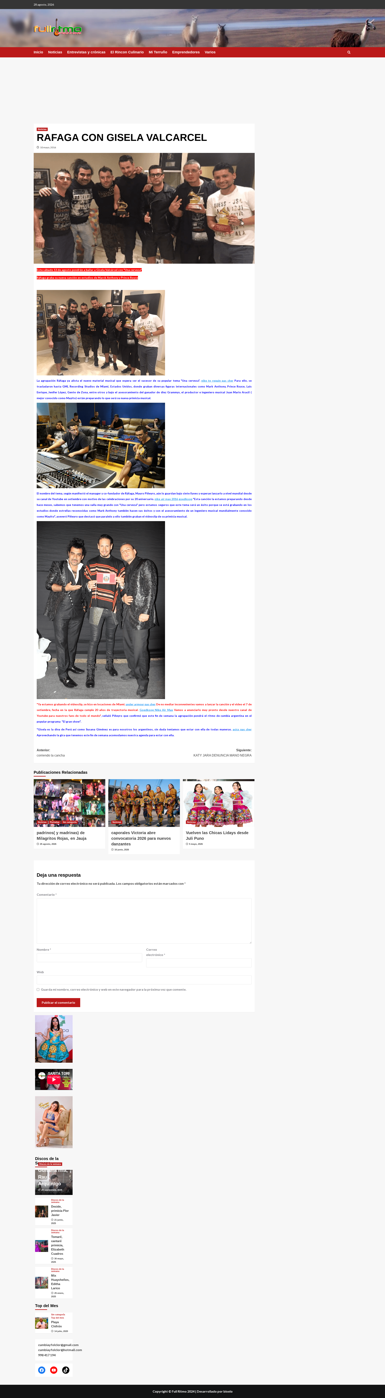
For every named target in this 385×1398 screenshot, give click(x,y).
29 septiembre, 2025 (51, 1190)
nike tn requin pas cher (217, 380)
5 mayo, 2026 (196, 844)
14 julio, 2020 (61, 1331)
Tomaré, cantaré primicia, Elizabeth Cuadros (57, 1245)
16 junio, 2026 (121, 849)
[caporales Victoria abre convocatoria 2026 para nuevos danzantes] (144, 803)
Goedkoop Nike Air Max (156, 710)
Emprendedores (186, 52)
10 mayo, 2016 (48, 147)
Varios (210, 52)
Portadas (54, 822)
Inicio (38, 52)
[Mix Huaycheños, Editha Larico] (41, 1283)
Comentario (47, 894)
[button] (349, 52)
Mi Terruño (158, 52)
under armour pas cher (141, 704)
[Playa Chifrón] (41, 1323)
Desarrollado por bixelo (215, 1391)
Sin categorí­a (70, 822)
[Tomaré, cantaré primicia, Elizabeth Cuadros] (41, 1246)
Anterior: (51, 752)
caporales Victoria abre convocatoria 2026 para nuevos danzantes (141, 838)
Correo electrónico (155, 952)
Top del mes (57, 1318)
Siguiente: (223, 752)
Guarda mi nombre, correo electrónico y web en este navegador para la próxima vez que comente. (113, 989)
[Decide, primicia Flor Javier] (41, 1211)
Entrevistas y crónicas (86, 52)
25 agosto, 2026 (48, 844)
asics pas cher (242, 729)
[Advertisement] (192, 87)
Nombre (44, 949)
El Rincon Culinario (127, 52)
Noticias (55, 52)
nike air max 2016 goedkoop (173, 499)
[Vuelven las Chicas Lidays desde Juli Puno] (218, 803)
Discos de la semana (50, 1164)
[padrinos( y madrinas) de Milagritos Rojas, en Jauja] (69, 803)
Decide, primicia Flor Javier (60, 1211)
